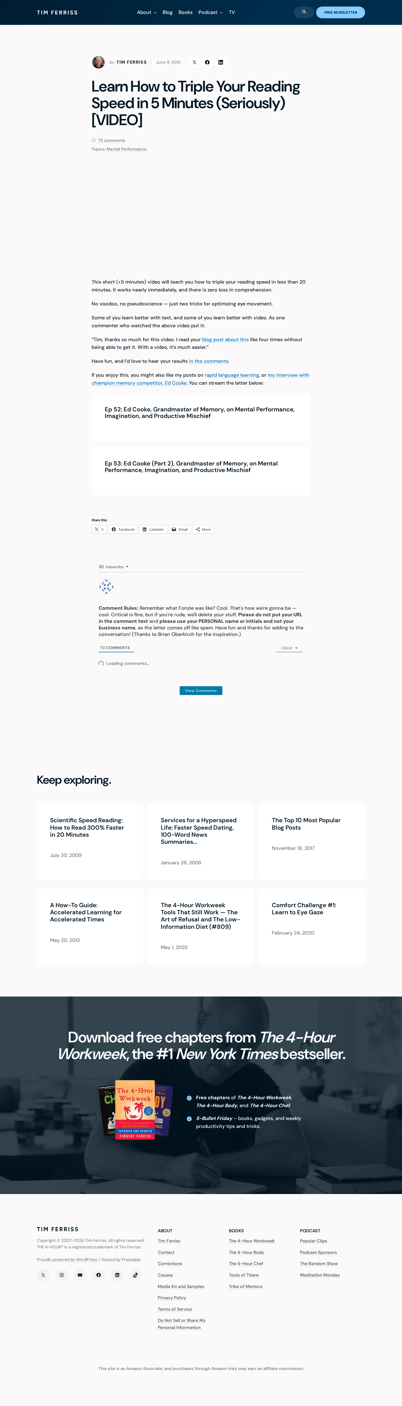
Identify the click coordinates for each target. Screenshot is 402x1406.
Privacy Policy (172, 1298)
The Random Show (319, 1264)
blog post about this (225, 339)
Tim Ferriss (169, 1241)
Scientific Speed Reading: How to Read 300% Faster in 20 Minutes (87, 827)
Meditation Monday (320, 1275)
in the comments (208, 361)
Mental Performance (127, 149)
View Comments (201, 690)
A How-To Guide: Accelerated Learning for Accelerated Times (86, 912)
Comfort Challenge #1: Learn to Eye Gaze (304, 908)
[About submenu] (155, 12)
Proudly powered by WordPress (67, 1259)
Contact (166, 1252)
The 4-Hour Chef (246, 1264)
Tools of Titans (244, 1275)
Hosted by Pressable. (121, 1259)
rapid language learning (232, 375)
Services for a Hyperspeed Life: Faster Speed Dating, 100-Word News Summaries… (199, 831)
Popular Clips (313, 1241)
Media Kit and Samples (181, 1286)
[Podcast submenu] (221, 12)
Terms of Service (175, 1309)
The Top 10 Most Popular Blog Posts (306, 824)
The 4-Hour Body (246, 1252)
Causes (165, 1275)
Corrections (170, 1264)
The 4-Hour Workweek (252, 1241)
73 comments (111, 140)
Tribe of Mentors (246, 1286)
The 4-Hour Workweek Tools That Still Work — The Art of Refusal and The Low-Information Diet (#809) (200, 915)
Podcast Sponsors (318, 1252)
